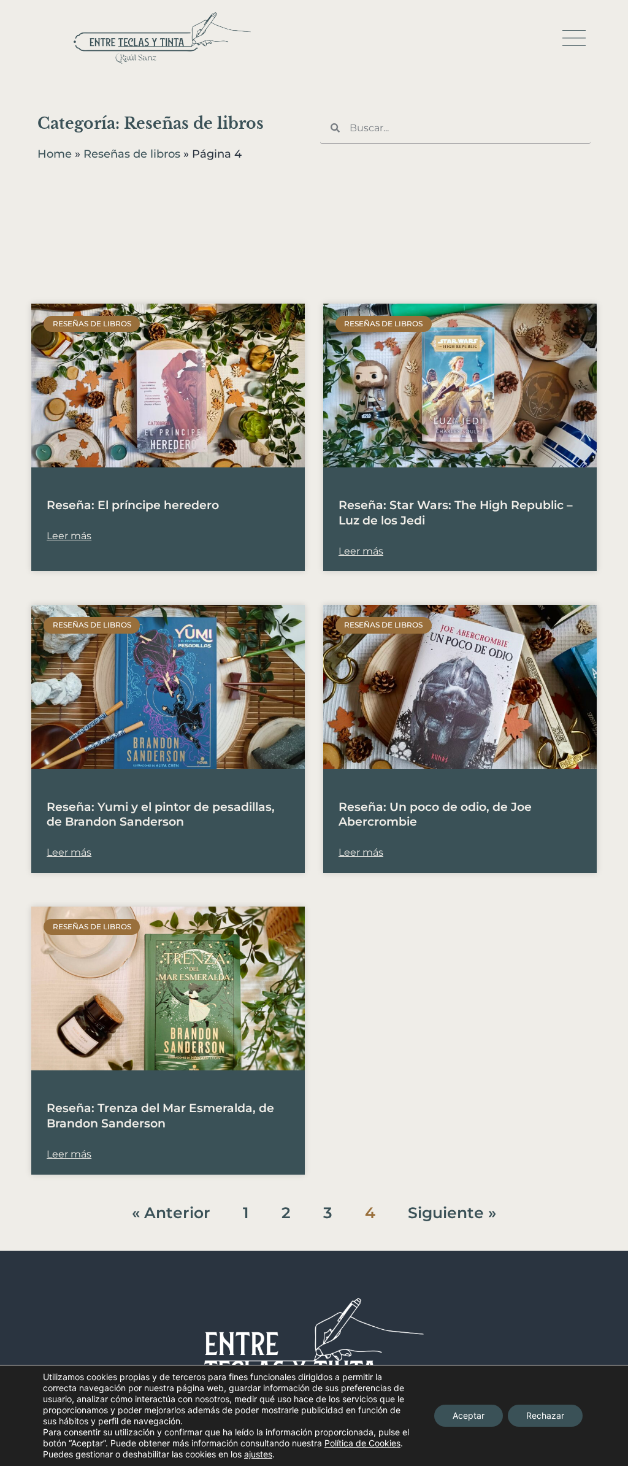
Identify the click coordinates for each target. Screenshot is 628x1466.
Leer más (69, 536)
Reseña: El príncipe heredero (133, 505)
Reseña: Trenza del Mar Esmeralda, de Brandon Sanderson (160, 1115)
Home (54, 154)
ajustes (258, 1454)
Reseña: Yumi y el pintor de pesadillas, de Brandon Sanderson (161, 814)
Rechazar (545, 1415)
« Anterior (171, 1212)
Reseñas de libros (131, 154)
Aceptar (468, 1415)
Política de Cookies (362, 1443)
